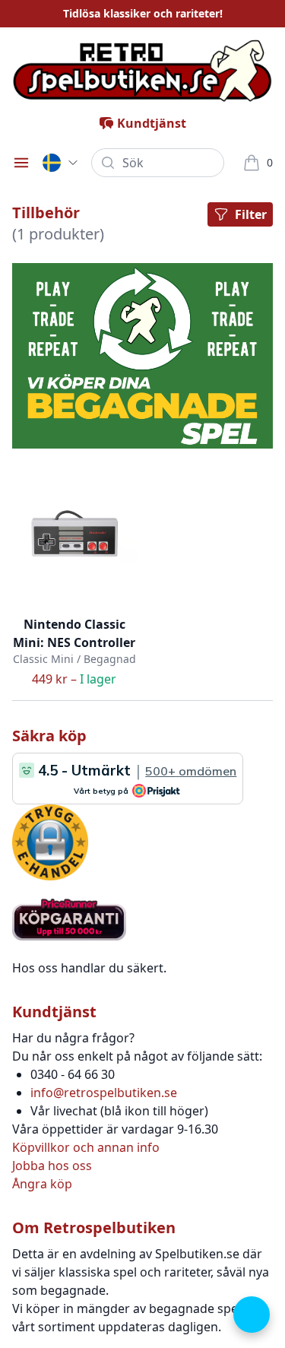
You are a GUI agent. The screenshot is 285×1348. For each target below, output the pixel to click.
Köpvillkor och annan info (86, 1147)
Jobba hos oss (52, 1165)
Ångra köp (42, 1183)
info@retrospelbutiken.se (103, 1092)
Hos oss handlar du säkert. (89, 967)
